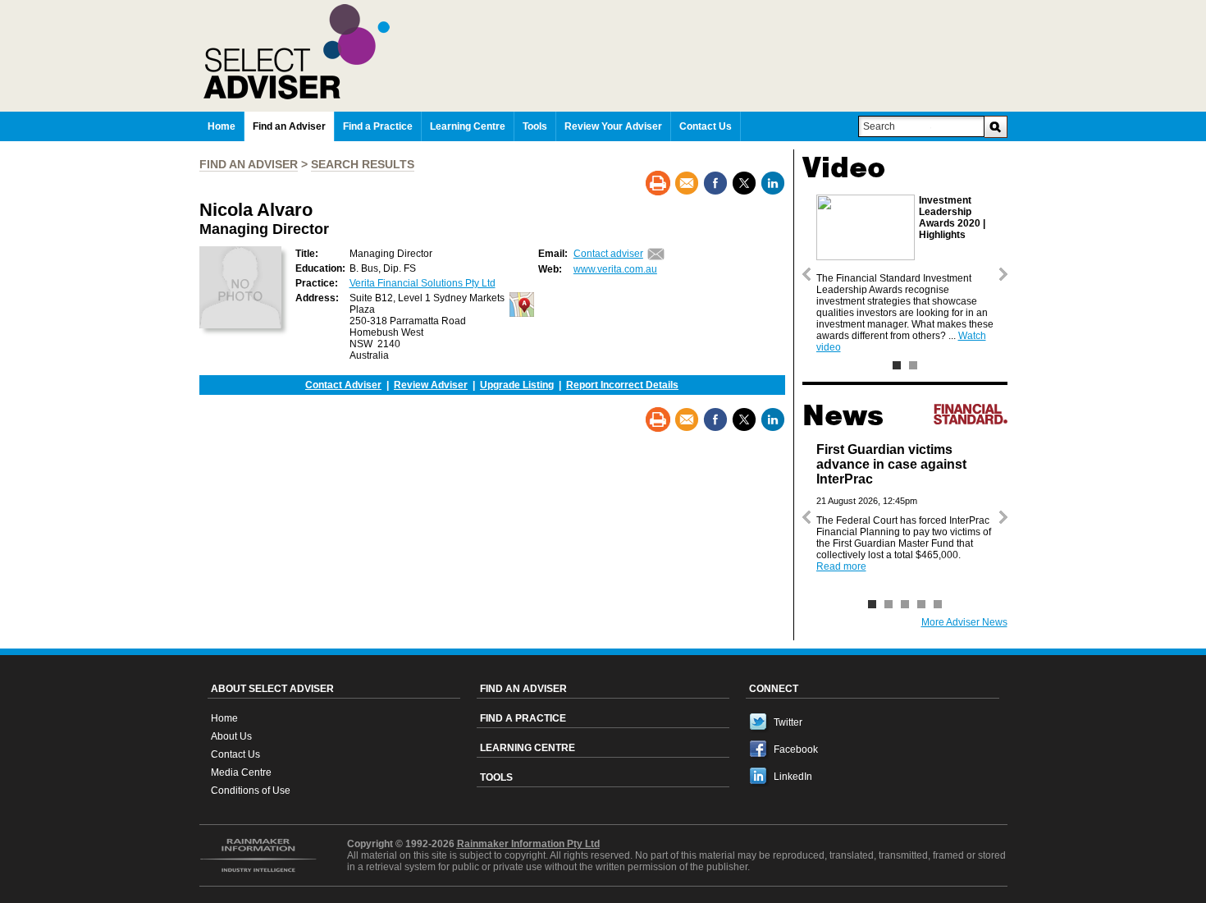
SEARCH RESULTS (362, 164)
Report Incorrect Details (622, 385)
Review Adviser (431, 385)
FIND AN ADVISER (248, 164)
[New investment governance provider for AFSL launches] (938, 604)
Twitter (788, 722)
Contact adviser (608, 253)
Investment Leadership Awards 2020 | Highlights (952, 218)
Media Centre (241, 772)
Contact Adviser (343, 385)
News (843, 415)
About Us (231, 736)
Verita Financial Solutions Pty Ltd (422, 283)
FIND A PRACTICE (523, 718)
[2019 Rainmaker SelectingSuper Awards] (913, 365)
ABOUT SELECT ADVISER (272, 688)
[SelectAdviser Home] (605, 51)
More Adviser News (964, 622)
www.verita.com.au (615, 269)
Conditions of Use (250, 790)
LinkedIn (793, 776)
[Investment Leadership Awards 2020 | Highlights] (897, 365)
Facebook (796, 749)
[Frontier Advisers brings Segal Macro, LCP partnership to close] (888, 604)
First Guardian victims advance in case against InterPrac (891, 464)
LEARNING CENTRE (527, 748)
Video (843, 167)
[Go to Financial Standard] (970, 413)
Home (224, 718)
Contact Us (235, 754)
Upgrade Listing (517, 385)
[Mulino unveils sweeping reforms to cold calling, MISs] (921, 604)
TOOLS (496, 777)
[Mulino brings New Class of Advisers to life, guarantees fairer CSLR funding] (905, 604)
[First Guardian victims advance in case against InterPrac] (872, 604)
